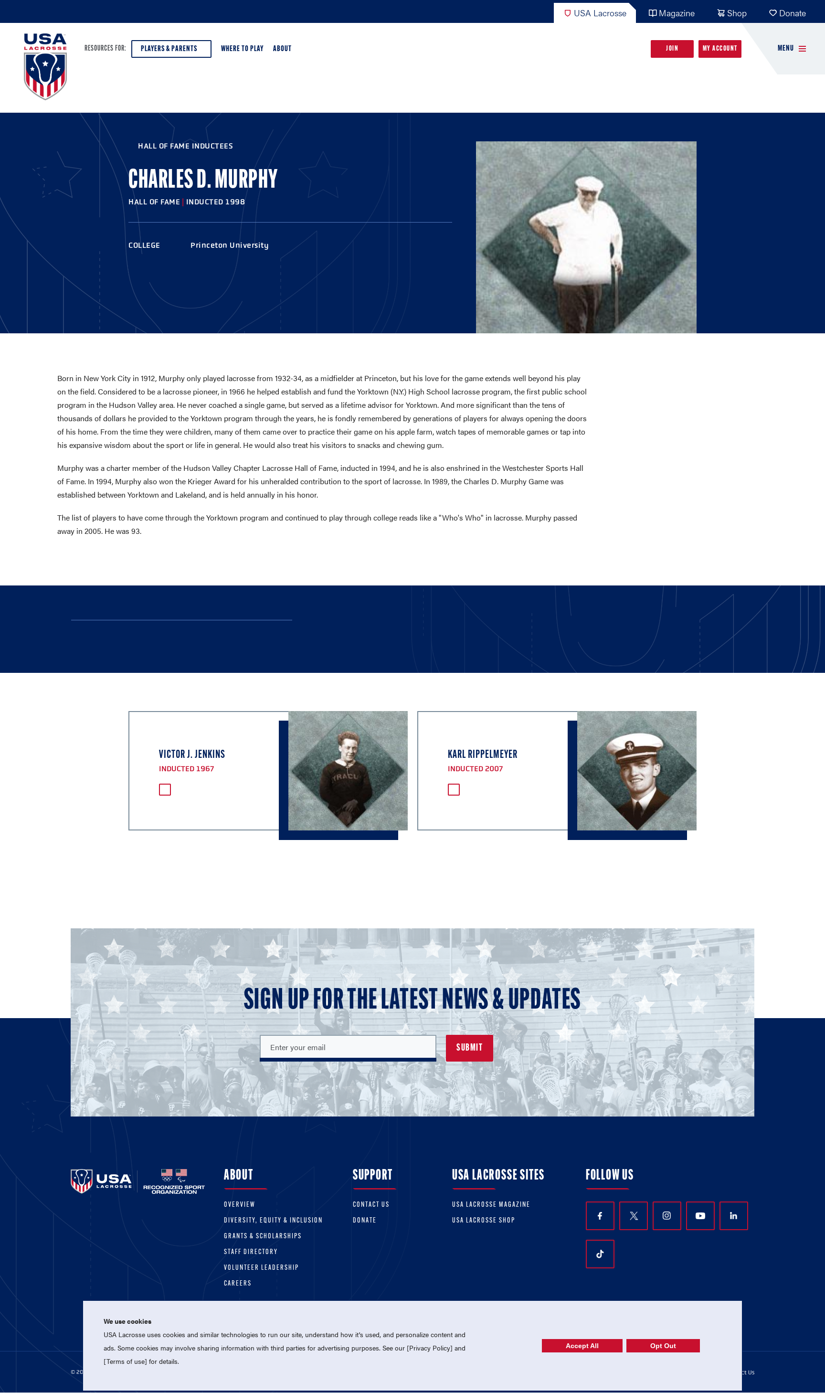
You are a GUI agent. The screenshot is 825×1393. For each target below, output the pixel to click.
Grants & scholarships (263, 1236)
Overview (239, 1205)
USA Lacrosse (600, 13)
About (282, 49)
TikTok (600, 1254)
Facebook (600, 1216)
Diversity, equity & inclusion (273, 1220)
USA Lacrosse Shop (483, 1220)
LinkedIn (733, 1216)
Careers (238, 1283)
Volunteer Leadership (261, 1268)
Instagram (667, 1216)
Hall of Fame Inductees (185, 145)
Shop (737, 13)
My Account (720, 49)
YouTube (700, 1216)
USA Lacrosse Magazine (491, 1205)
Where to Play (242, 49)
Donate (792, 13)
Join (672, 49)
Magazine (677, 13)
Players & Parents (169, 49)
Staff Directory (251, 1252)
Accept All (582, 1346)
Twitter (633, 1216)
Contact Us (371, 1205)
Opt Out (663, 1346)
